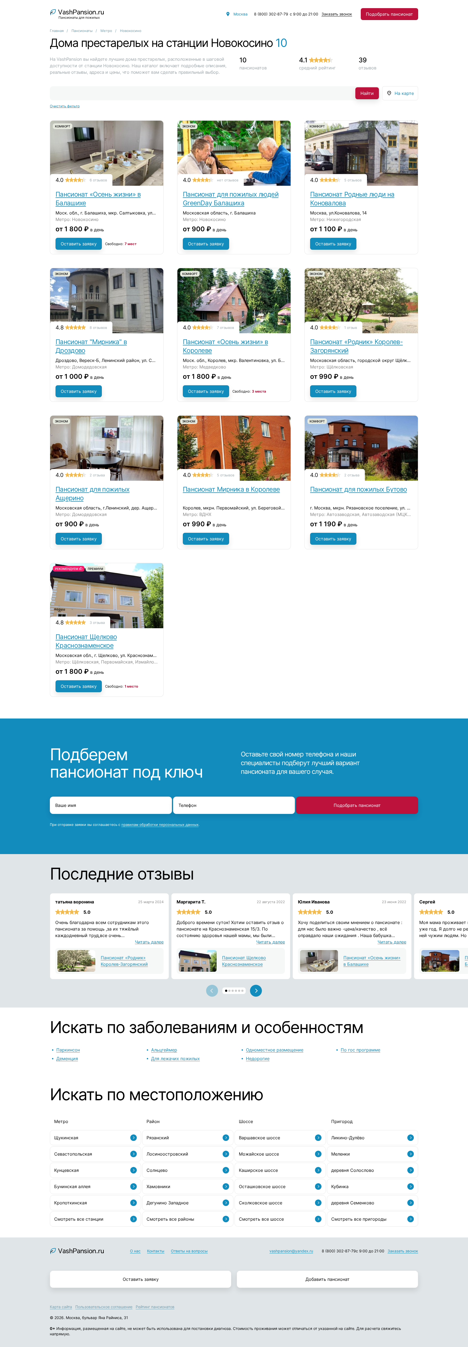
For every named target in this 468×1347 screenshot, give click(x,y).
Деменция (67, 1058)
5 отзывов (353, 180)
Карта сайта (61, 1306)
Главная (57, 30)
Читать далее (149, 942)
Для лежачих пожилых (175, 1058)
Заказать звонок (336, 14)
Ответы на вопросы (189, 1251)
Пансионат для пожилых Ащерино (92, 493)
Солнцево (157, 1170)
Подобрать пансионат (389, 14)
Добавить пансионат (328, 1279)
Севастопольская (73, 1154)
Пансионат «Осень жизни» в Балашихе (98, 198)
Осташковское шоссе (262, 1186)
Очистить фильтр (65, 106)
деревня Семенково (352, 1202)
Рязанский (158, 1137)
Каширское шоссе (258, 1170)
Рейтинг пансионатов (155, 1306)
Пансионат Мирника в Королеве (231, 489)
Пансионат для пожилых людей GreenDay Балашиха (230, 198)
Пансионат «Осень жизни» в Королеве (225, 346)
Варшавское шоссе (259, 1137)
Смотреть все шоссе (261, 1219)
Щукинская (66, 1137)
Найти (367, 93)
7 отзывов (225, 327)
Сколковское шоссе (260, 1202)
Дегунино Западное (167, 1202)
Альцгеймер (164, 1050)
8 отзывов (98, 327)
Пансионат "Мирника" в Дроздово (91, 346)
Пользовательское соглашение (103, 1306)
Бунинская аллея (72, 1186)
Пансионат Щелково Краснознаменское (86, 641)
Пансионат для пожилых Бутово (358, 489)
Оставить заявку (79, 243)
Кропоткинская (70, 1202)
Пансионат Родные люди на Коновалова (352, 198)
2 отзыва (97, 475)
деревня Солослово (352, 1170)
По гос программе (360, 1050)
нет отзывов (227, 180)
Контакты (155, 1251)
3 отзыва (97, 622)
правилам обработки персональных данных (160, 824)
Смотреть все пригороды (358, 1219)
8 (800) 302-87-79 (271, 14)
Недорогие (257, 1058)
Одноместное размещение (274, 1050)
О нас (135, 1251)
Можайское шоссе (259, 1154)
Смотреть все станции (78, 1219)
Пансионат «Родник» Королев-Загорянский (356, 346)
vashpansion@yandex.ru (291, 1251)
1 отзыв (350, 327)
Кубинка (340, 1186)
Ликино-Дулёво (348, 1137)
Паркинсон (68, 1050)
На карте (404, 93)
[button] (226, 991)
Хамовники (158, 1186)
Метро (106, 30)
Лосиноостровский (167, 1154)
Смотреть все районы (170, 1219)
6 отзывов (98, 180)
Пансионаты (82, 30)
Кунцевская (66, 1170)
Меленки (340, 1154)
